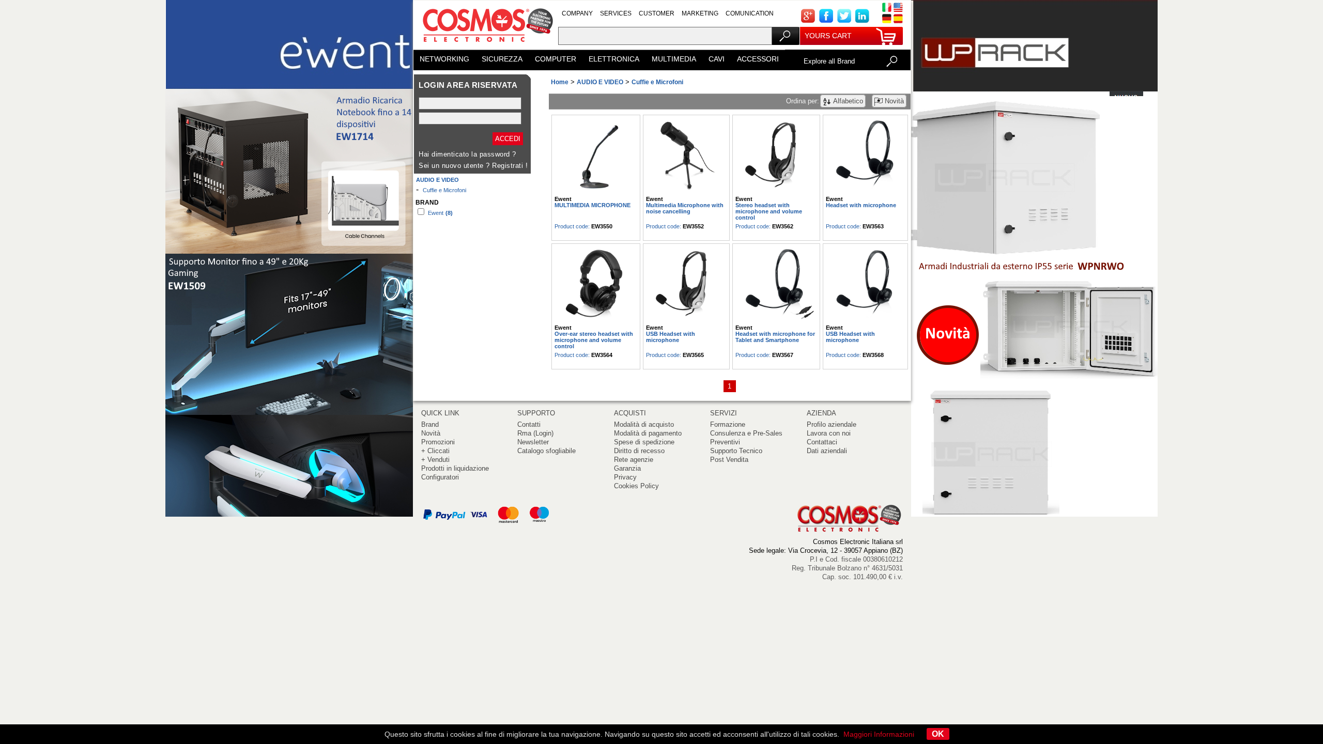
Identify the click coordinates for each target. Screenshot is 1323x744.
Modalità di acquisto (644, 424)
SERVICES (616, 13)
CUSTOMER (656, 13)
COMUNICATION (750, 13)
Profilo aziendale (831, 424)
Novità (430, 433)
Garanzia (627, 468)
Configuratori (440, 477)
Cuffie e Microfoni (444, 190)
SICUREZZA (502, 59)
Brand (430, 424)
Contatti (529, 424)
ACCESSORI (758, 59)
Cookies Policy (636, 486)
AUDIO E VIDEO (437, 180)
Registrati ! (510, 165)
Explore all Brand (829, 61)
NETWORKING (444, 59)
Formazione (727, 424)
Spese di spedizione (644, 442)
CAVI (717, 59)
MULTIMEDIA (674, 59)
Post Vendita (729, 459)
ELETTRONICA (614, 59)
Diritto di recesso (639, 451)
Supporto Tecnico (736, 451)
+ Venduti (435, 459)
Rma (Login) (535, 433)
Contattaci (822, 442)
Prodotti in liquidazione (455, 468)
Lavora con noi (829, 433)
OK (938, 734)
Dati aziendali (827, 451)
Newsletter (533, 442)
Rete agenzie (633, 459)
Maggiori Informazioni (878, 734)
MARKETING (700, 13)
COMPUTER (555, 59)
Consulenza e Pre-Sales (746, 433)
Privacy (625, 477)
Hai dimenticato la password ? (467, 154)
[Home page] (485, 46)
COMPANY (577, 13)
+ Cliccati (435, 451)
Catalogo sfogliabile (546, 451)
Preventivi (725, 442)
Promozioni (438, 442)
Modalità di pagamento (648, 433)
